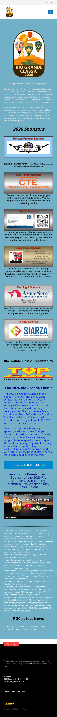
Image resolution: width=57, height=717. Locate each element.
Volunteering (17, 663)
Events (9, 663)
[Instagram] (51, 2)
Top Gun (47, 661)
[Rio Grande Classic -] (9, 12)
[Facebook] (46, 2)
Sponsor (37, 663)
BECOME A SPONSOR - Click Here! (28, 464)
